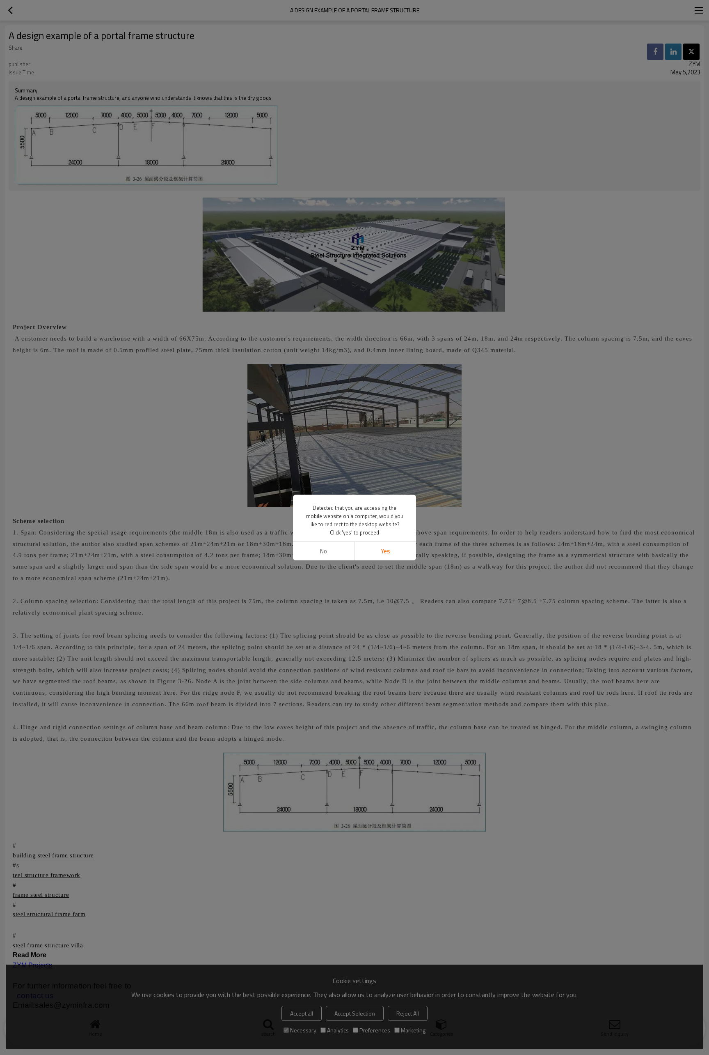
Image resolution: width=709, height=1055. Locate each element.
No (323, 551)
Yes (385, 551)
